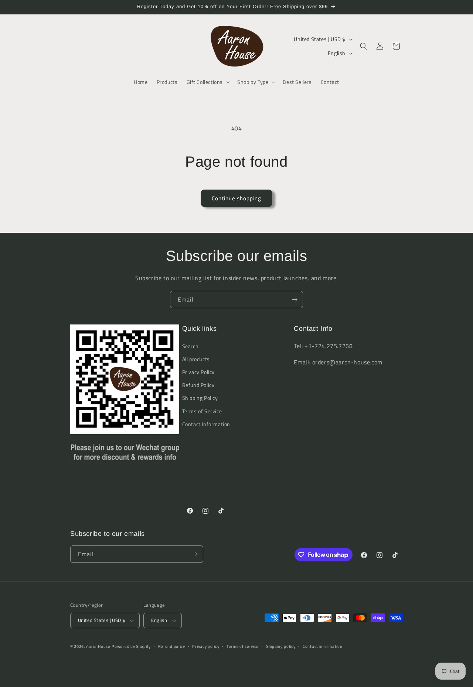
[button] (207, 82)
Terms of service (243, 646)
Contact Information (206, 424)
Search (190, 346)
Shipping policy (281, 646)
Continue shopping (236, 198)
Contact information (322, 646)
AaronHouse (98, 646)
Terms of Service (202, 411)
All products (196, 359)
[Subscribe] (294, 299)
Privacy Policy (198, 372)
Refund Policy (198, 385)
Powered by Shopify (131, 646)
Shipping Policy (200, 398)
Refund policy (171, 646)
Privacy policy (205, 646)
